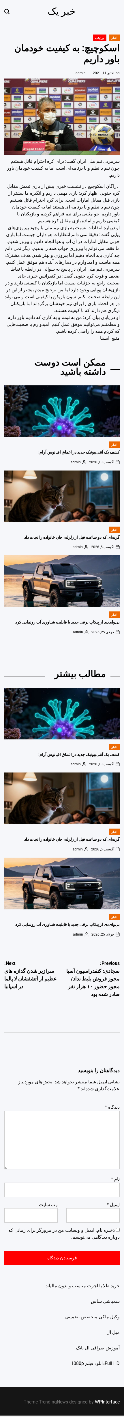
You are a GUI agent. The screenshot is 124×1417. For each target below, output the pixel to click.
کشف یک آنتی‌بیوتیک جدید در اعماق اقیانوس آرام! (79, 452)
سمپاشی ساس (105, 1301)
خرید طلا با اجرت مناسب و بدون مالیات (82, 1285)
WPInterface (107, 1402)
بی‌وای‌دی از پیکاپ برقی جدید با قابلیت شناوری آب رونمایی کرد (67, 622)
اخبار (114, 37)
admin (81, 73)
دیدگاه (112, 1107)
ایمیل (113, 1204)
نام (115, 1179)
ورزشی (99, 37)
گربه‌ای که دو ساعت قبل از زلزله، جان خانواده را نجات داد (72, 537)
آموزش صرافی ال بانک (98, 1348)
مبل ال (113, 1332)
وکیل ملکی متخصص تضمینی (92, 1317)
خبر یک (62, 11)
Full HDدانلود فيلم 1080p (95, 1363)
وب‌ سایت (48, 1204)
